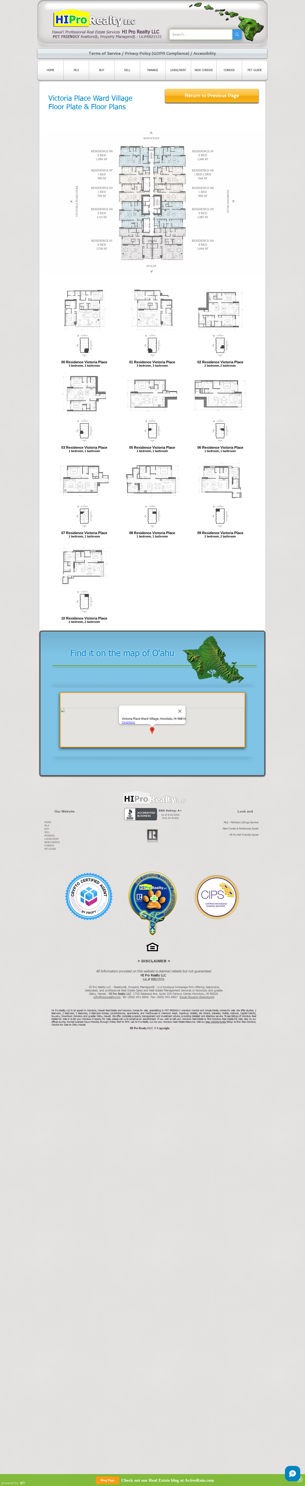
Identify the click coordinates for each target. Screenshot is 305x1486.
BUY (46, 828)
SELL (47, 832)
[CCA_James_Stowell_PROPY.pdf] (89, 897)
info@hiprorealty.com (107, 997)
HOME (47, 822)
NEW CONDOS (52, 842)
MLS (46, 825)
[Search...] (237, 34)
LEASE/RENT (51, 838)
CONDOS (49, 845)
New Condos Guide (216, 1022)
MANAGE (49, 835)
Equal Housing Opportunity (197, 997)
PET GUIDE (50, 848)
